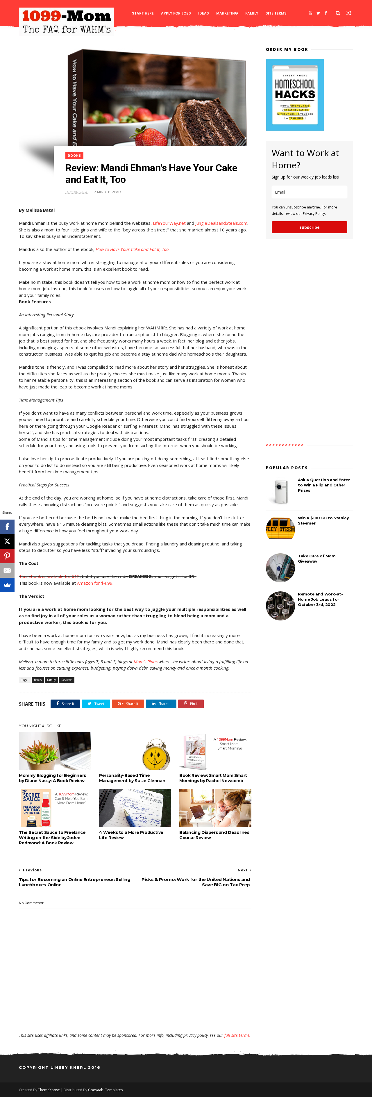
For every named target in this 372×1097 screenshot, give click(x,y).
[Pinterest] (7, 556)
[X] (7, 541)
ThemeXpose (49, 1089)
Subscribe (309, 227)
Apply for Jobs (176, 13)
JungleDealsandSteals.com (221, 223)
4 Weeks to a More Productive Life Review (131, 835)
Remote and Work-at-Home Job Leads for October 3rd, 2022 (320, 599)
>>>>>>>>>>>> (285, 444)
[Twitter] (318, 13)
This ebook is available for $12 (49, 576)
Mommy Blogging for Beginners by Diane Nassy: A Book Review (52, 778)
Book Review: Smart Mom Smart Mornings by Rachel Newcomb (213, 778)
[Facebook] (326, 13)
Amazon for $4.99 (94, 583)
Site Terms (276, 13)
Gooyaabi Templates (105, 1089)
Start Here (143, 13)
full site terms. (237, 1035)
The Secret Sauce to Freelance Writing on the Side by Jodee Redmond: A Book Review (52, 838)
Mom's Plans (146, 661)
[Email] (7, 570)
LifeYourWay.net (169, 223)
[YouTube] (310, 13)
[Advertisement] (135, 1015)
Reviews (66, 680)
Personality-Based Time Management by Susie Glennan (132, 778)
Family (251, 13)
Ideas (203, 13)
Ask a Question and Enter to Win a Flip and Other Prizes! (324, 485)
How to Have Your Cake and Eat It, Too (132, 249)
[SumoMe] (7, 585)
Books (74, 156)
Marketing (227, 13)
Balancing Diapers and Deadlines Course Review (214, 835)
